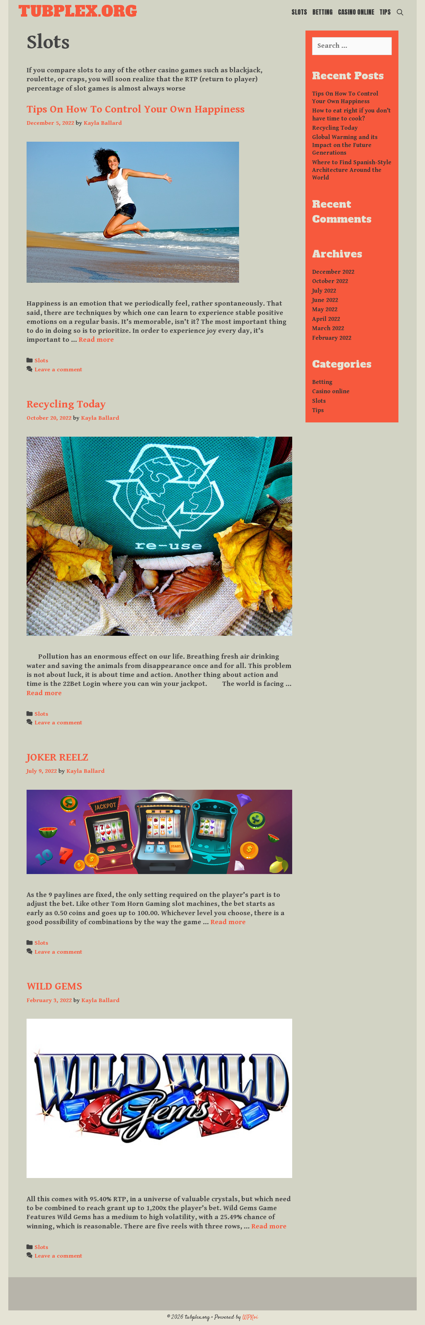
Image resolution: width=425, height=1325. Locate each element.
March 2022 (328, 328)
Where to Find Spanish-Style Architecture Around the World (351, 170)
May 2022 (324, 309)
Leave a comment (58, 369)
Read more (96, 340)
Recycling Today (66, 404)
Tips (385, 12)
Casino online (356, 12)
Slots (299, 12)
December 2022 (333, 271)
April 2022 (326, 319)
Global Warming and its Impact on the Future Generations (345, 145)
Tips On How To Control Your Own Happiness (136, 109)
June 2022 (325, 300)
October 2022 (330, 281)
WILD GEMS (54, 986)
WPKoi (250, 1317)
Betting (322, 12)
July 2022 (324, 290)
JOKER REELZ (58, 757)
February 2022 (331, 337)
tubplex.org (77, 11)
